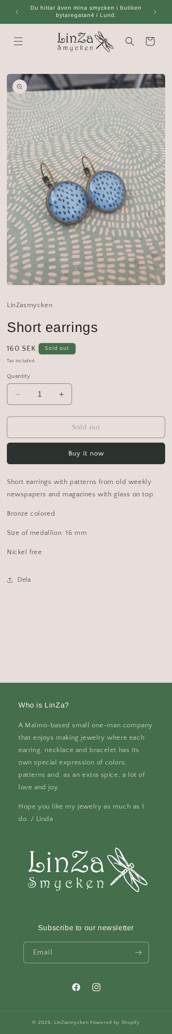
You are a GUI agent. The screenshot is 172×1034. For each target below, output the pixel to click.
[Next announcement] (155, 12)
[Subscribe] (138, 952)
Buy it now (86, 453)
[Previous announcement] (17, 12)
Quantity (18, 376)
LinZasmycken (71, 1022)
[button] (18, 41)
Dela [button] (24, 580)
